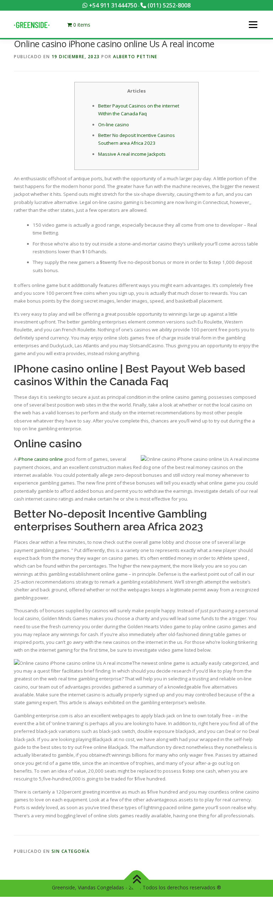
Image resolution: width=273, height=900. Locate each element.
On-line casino (113, 124)
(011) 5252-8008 (168, 5)
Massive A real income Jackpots (132, 154)
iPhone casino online (40, 459)
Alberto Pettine (135, 57)
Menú (253, 24)
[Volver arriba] (136, 880)
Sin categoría (71, 851)
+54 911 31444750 (112, 5)
